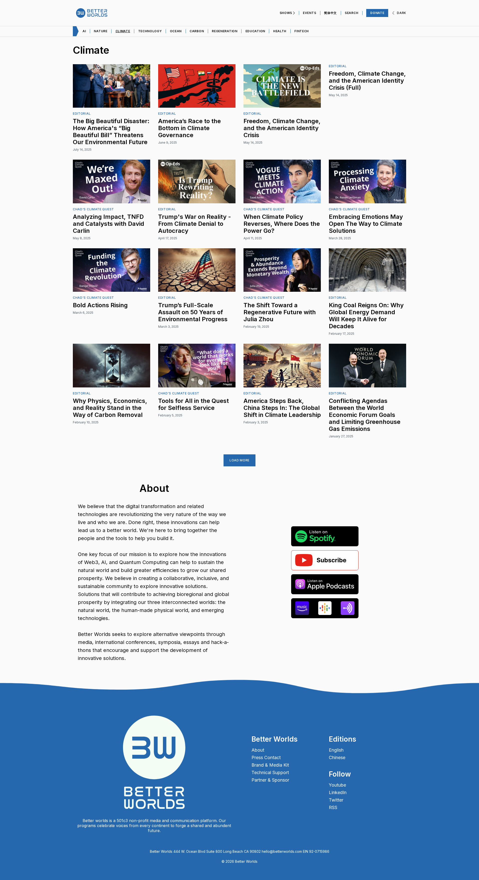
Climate (123, 31)
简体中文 (330, 13)
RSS (333, 807)
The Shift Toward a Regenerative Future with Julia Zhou (279, 312)
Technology (150, 31)
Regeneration (224, 31)
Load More (239, 460)
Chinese (337, 757)
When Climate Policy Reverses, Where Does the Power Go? (281, 223)
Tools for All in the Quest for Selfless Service (193, 404)
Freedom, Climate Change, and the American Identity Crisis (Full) (367, 80)
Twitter (336, 800)
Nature (100, 31)
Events (309, 13)
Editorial (82, 113)
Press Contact (266, 757)
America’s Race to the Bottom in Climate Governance (189, 128)
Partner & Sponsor (270, 780)
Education (255, 31)
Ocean (176, 31)
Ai (84, 31)
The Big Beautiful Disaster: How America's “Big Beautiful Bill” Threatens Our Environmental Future (111, 131)
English (336, 750)
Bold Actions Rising (100, 305)
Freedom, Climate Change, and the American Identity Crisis (282, 128)
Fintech (301, 31)
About (257, 750)
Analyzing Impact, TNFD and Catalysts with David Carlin (108, 223)
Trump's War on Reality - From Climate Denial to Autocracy (194, 223)
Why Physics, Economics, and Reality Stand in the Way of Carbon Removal (110, 407)
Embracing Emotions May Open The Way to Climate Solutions (366, 223)
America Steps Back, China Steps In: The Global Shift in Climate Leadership (282, 407)
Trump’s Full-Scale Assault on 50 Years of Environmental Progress (193, 312)
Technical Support (270, 772)
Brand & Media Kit (270, 765)
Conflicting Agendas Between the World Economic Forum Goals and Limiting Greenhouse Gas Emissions (364, 414)
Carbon (197, 31)
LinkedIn (338, 792)
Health (279, 31)
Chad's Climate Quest (93, 209)
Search (351, 13)
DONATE (377, 13)
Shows (286, 13)
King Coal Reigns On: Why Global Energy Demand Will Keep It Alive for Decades (366, 315)
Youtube (337, 785)
